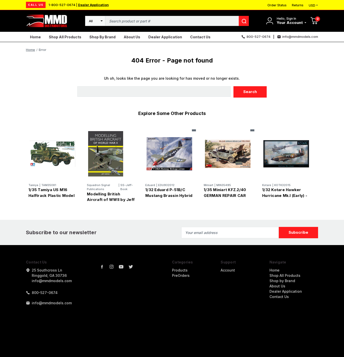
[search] (244, 21)
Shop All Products (65, 37)
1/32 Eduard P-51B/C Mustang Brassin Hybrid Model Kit (169, 195)
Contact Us (200, 37)
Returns (297, 5)
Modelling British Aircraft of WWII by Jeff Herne (111, 200)
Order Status (277, 5)
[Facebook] (102, 267)
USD (312, 5)
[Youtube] (121, 267)
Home (35, 37)
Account (228, 270)
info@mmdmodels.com (52, 303)
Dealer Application (93, 5)
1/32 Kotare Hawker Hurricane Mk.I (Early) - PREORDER (284, 195)
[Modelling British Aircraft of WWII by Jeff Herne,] (111, 154)
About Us (132, 37)
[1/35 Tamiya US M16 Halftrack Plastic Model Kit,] (52, 154)
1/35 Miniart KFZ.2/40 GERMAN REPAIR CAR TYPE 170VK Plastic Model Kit (225, 198)
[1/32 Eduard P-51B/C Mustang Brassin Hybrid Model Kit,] (169, 154)
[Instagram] (112, 267)
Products (180, 270)
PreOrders (181, 275)
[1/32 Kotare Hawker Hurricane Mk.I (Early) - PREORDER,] (286, 154)
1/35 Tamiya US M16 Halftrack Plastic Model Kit (51, 195)
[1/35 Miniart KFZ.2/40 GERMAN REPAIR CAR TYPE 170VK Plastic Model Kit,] (228, 154)
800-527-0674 (45, 292)
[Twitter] (131, 267)
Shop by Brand (102, 37)
